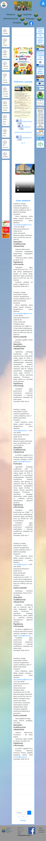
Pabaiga (23, 820)
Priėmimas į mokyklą (23, 82)
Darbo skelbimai (23, 200)
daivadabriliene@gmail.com (22, 225)
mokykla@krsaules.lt (20, 430)
